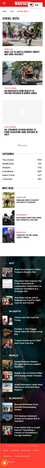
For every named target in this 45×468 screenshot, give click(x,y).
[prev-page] (3, 247)
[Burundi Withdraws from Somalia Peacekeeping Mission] (7, 407)
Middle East (21, 232)
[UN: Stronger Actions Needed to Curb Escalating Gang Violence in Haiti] (22, 112)
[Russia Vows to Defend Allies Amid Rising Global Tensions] (7, 375)
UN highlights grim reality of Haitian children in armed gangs (20, 92)
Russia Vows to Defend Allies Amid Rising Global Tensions (28, 374)
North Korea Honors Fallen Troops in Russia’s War (27, 271)
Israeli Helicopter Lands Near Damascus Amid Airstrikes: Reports (28, 387)
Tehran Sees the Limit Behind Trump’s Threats (27, 236)
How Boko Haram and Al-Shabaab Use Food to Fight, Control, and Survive (27, 300)
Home (4, 11)
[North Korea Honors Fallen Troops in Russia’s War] (7, 272)
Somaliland (21, 197)
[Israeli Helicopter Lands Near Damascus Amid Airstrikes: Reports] (7, 387)
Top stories (10, 88)
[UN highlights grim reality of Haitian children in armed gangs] (22, 73)
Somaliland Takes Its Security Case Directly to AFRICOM (27, 201)
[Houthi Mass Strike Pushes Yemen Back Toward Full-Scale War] (8, 217)
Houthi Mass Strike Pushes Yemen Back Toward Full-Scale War (28, 218)
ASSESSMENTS (21, 215)
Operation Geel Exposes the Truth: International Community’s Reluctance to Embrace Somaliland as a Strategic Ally (28, 286)
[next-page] (7, 247)
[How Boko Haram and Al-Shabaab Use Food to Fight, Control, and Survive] (7, 300)
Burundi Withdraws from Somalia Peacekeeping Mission (26, 407)
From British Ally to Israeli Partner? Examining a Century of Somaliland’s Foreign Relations (27, 431)
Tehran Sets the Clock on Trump (26, 319)
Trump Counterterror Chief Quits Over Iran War (27, 342)
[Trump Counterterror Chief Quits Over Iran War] (7, 343)
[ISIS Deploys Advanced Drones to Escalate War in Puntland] (7, 418)
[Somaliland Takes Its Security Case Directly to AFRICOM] (8, 200)
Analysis (8, 49)
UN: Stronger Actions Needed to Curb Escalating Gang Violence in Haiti (21, 132)
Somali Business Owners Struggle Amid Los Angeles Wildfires (27, 364)
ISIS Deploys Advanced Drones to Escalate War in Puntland (26, 418)
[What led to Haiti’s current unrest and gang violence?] (22, 34)
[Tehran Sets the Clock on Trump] (7, 320)
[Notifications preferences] (4, 462)
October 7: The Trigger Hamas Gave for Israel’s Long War (28, 331)
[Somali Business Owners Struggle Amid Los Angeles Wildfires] (7, 364)
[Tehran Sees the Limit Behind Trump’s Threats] (8, 235)
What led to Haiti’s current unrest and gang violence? (22, 53)
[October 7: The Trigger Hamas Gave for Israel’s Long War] (7, 331)
